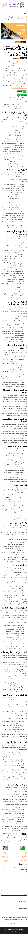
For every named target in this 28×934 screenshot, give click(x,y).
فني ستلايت (6, 839)
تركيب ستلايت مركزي (19, 835)
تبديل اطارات (16, 184)
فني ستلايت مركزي (11, 841)
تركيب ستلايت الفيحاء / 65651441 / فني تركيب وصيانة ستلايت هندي (24, 856)
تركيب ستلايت (18, 833)
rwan (14, 58)
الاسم (25, 894)
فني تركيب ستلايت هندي (16, 840)
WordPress (15, 929)
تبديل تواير (19, 17)
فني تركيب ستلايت (20, 838)
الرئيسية (25, 17)
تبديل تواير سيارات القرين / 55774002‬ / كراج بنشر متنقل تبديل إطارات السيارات (5, 857)
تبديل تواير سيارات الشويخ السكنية (19, 88)
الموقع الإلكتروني (23, 908)
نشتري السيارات (15, 817)
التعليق (25, 872)
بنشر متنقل (21, 289)
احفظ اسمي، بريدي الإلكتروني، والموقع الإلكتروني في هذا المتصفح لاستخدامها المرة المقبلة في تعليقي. (14, 918)
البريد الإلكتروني (23, 901)
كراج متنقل (21, 294)
